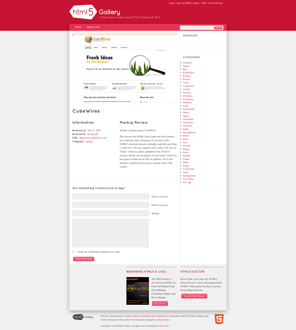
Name (160, 196)
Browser (186, 79)
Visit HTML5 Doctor (194, 296)
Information (188, 122)
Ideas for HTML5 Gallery (188, 3)
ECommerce (188, 99)
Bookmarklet (188, 72)
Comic (186, 82)
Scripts (186, 165)
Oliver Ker (164, 325)
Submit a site (93, 26)
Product (186, 159)
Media (185, 129)
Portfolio (187, 155)
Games (186, 115)
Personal (186, 145)
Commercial (188, 85)
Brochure (187, 75)
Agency (89, 141)
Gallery (186, 112)
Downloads (188, 95)
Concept (186, 89)
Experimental (189, 109)
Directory (187, 92)
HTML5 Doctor (192, 271)
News (185, 142)
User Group (188, 178)
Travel (185, 172)
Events (186, 105)
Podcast (186, 149)
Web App (187, 182)
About (171, 3)
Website (155, 213)
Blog (185, 69)
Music (185, 139)
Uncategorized (189, 175)
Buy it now (160, 303)
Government (188, 119)
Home (78, 26)
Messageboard (189, 132)
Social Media (188, 168)
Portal (185, 152)
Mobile (186, 135)
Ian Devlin (92, 134)
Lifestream (187, 125)
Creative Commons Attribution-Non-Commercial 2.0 (147, 316)
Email (160, 204)
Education (187, 102)
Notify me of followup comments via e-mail (98, 251)
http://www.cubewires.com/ (93, 137)
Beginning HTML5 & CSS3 (146, 271)
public (185, 162)
